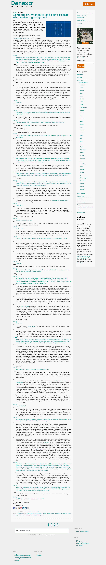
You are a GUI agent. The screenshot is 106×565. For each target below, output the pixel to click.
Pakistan (82, 155)
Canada (82, 99)
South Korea (83, 163)
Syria (81, 175)
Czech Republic (83, 107)
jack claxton (21, 515)
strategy (35, 515)
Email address (81, 60)
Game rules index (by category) (85, 12)
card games (38, 513)
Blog (15, 554)
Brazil (81, 96)
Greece (81, 121)
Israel (81, 135)
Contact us (38, 555)
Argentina (82, 84)
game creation (50, 513)
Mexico (81, 144)
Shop (77, 540)
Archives (81, 219)
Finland (82, 113)
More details (80, 58)
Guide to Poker (81, 20)
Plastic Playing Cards (81, 542)
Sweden (82, 172)
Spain (81, 166)
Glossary (79, 23)
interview (15, 515)
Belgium (82, 90)
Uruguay (82, 183)
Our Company (81, 202)
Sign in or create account (82, 531)
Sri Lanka (82, 169)
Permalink (28, 511)
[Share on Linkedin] (23, 508)
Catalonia (82, 101)
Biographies (80, 74)
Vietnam (82, 186)
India (81, 127)
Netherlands (83, 149)
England (82, 110)
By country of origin (83, 82)
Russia (81, 161)
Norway (82, 152)
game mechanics (66, 513)
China (81, 104)
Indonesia (82, 130)
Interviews (20, 513)
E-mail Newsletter (48, 525)
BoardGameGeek (57, 200)
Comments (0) (35, 511)
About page (80, 263)
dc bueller (43, 513)
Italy (81, 138)
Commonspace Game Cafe (21, 38)
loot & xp (27, 515)
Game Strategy (81, 193)
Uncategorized (81, 212)
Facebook (51, 525)
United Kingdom (84, 178)
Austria (81, 87)
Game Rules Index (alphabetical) (22, 557)
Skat (62, 487)
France (81, 115)
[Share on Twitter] (16, 508)
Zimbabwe (82, 189)
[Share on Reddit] (19, 508)
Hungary (82, 124)
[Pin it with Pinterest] (21, 508)
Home (14, 12)
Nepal (81, 146)
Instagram (54, 525)
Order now (89, 4)
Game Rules (80, 80)
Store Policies (79, 545)
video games (40, 515)
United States (83, 180)
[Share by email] (28, 508)
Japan (81, 141)
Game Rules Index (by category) (22, 555)
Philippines (82, 158)
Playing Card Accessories (82, 543)
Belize (81, 93)
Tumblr (57, 525)
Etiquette (79, 77)
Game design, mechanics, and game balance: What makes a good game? (41, 16)
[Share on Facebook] (14, 508)
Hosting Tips (80, 196)
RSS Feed (79, 26)
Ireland (81, 132)
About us (38, 554)
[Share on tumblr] (26, 508)
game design (58, 513)
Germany (82, 118)
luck (31, 515)
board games (30, 513)
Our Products (80, 204)
